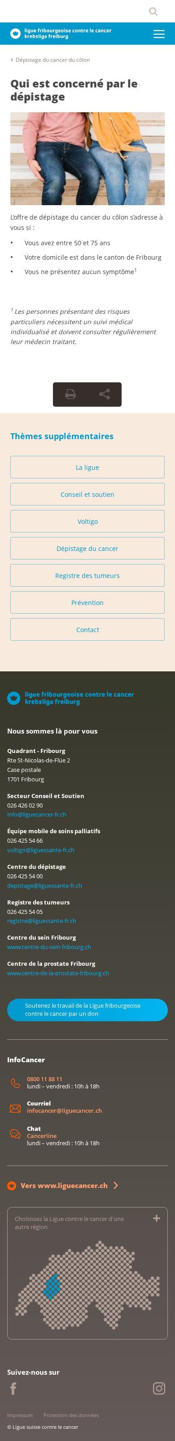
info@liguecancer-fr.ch (36, 814)
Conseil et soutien (87, 494)
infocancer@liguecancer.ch (64, 1111)
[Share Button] (105, 394)
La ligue (87, 467)
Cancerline (42, 1136)
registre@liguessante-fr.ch (41, 921)
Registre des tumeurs (87, 575)
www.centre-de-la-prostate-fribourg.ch (58, 973)
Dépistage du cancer (87, 548)
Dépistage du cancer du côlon (53, 60)
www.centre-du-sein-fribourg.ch (49, 947)
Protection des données (71, 1415)
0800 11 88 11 (44, 1079)
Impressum (20, 1415)
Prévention (87, 602)
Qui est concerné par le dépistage (74, 90)
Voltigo (88, 521)
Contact (87, 629)
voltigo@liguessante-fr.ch (40, 850)
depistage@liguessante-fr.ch (44, 885)
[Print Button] (70, 394)
